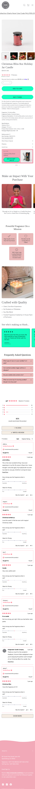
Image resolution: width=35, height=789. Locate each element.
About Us (4, 751)
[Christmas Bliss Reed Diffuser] (26, 156)
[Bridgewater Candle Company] (5, 5)
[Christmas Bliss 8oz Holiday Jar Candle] (5, 56)
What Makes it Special (7, 141)
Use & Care (4, 147)
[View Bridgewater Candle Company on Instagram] (3, 784)
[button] (24, 5)
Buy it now (17, 97)
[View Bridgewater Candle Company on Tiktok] (7, 784)
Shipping (4, 144)
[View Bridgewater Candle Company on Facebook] (11, 784)
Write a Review (21, 433)
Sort (18, 439)
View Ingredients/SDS (7, 138)
